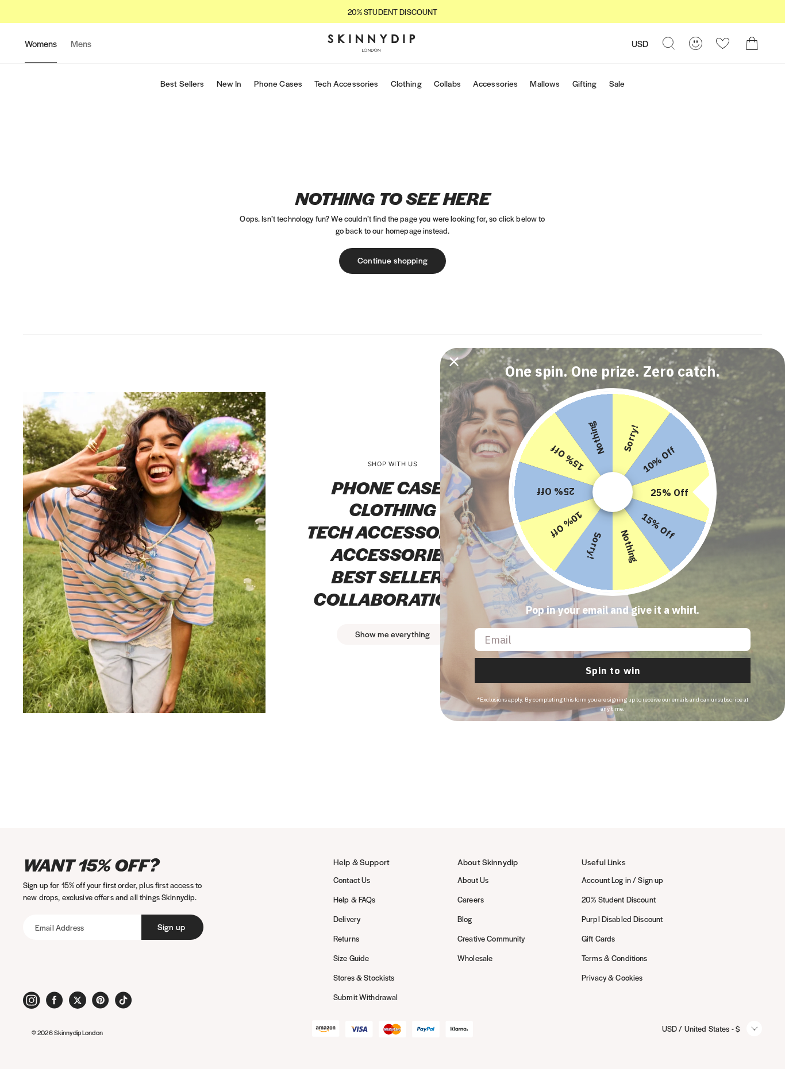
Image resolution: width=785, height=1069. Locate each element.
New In (229, 83)
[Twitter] (77, 1000)
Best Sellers (182, 83)
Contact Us (351, 879)
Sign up (171, 926)
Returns (346, 938)
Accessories (495, 83)
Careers (470, 899)
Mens (81, 43)
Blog (464, 918)
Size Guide (351, 957)
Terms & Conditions (615, 957)
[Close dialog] (454, 362)
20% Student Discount (619, 899)
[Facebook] (54, 1000)
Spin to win (613, 670)
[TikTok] (123, 1000)
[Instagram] (31, 1000)
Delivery (346, 918)
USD (640, 43)
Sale (617, 83)
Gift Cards (598, 938)
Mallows (545, 83)
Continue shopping (392, 260)
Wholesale (474, 957)
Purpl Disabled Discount (622, 918)
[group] (392, 12)
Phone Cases (278, 83)
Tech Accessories (346, 83)
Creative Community (491, 938)
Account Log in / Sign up (622, 879)
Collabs (447, 83)
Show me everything (392, 634)
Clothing (406, 83)
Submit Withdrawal (365, 996)
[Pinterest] (100, 1000)
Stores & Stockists (364, 977)
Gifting (584, 83)
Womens (41, 43)
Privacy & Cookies (612, 977)
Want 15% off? (91, 865)
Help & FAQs (354, 899)
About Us (472, 879)
